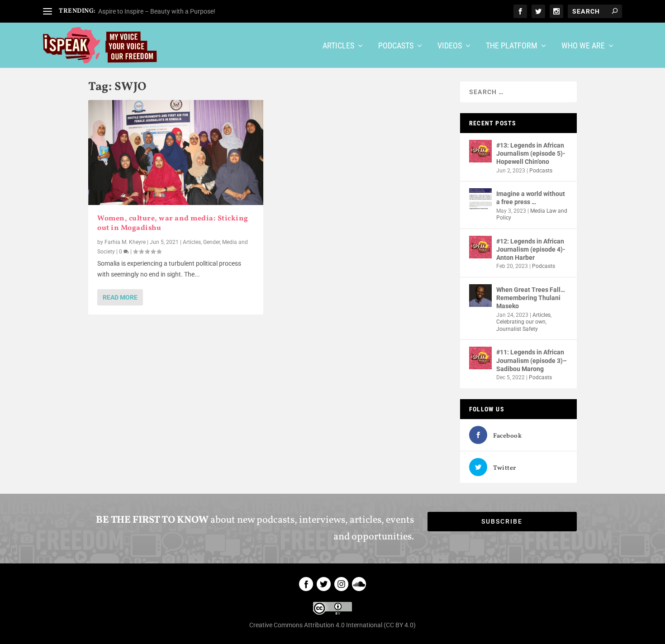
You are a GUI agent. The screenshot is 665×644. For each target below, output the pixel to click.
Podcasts (395, 46)
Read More (120, 297)
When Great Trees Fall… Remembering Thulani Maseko (530, 298)
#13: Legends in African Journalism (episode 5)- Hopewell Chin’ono (530, 153)
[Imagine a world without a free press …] (480, 199)
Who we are (583, 46)
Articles (338, 46)
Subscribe (501, 521)
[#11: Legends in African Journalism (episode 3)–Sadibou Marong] (480, 358)
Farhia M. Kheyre (125, 242)
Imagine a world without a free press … (530, 197)
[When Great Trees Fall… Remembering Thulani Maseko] (480, 295)
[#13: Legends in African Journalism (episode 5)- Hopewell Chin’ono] (480, 151)
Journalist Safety (517, 329)
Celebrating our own (521, 322)
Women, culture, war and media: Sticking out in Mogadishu (172, 223)
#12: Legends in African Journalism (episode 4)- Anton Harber (530, 249)
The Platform (511, 46)
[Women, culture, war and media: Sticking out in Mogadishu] (175, 152)
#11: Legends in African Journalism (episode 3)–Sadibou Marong (531, 360)
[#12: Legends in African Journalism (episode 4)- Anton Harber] (480, 247)
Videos (449, 46)
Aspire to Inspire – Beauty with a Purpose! (156, 11)
